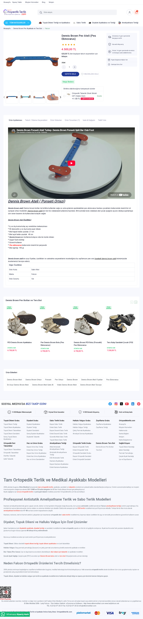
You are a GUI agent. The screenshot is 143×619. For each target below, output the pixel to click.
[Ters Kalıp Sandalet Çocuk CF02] (121, 323)
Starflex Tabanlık (9, 456)
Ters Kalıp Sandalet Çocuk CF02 (120, 342)
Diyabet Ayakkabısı (33, 424)
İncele (99, 96)
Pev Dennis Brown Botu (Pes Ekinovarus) (52, 343)
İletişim (121, 437)
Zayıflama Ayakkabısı (103, 424)
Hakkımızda (123, 430)
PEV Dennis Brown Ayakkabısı (19, 342)
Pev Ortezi (59, 380)
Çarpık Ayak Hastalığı (126, 456)
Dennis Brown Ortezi (33, 380)
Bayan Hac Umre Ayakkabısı (36, 453)
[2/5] (64, 44)
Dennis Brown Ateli (14, 380)
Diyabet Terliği (32, 427)
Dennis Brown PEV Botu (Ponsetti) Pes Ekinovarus (88, 343)
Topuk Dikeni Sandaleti (12, 434)
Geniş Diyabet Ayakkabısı (35, 434)
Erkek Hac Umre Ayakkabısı (36, 456)
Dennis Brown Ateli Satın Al (42, 385)
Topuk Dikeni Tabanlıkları (12, 430)
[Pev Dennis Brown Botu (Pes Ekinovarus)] (55, 323)
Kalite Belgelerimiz (125, 440)
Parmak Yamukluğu (126, 453)
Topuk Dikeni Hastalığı (126, 447)
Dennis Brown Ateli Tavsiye (91, 385)
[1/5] (63, 44)
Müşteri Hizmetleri (125, 427)
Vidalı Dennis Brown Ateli (67, 385)
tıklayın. (65, 56)
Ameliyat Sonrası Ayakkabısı (83, 434)
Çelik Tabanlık (8, 459)
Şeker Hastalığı (124, 450)
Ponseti (48, 380)
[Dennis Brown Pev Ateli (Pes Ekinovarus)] (32, 61)
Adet (63, 63)
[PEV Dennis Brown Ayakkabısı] (22, 323)
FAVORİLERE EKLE (91, 74)
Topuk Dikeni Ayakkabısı (12, 427)
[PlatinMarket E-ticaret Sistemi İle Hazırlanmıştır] (84, 613)
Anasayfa (122, 424)
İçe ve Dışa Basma (125, 459)
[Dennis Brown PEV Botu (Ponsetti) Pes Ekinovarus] (88, 323)
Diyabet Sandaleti (33, 430)
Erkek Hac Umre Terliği (34, 450)
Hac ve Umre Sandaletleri (35, 459)
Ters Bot (99, 450)
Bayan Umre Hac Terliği (35, 447)
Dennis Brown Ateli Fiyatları (92, 380)
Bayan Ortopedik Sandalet (82, 456)
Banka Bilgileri (124, 434)
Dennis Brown (72, 380)
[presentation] (4, 97)
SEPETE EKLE (70, 74)
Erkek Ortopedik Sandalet (82, 459)
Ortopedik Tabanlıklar (11, 453)
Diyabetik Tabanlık (33, 437)
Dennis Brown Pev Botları (105, 447)
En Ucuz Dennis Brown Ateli (18, 385)
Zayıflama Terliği (102, 427)
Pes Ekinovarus (112, 380)
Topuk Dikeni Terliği (10, 424)
